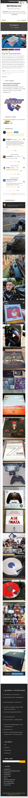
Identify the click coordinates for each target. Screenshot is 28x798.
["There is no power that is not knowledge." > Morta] (14, 382)
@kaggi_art (12, 167)
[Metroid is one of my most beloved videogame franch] (14, 544)
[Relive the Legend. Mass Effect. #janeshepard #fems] (14, 335)
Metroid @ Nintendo (9, 781)
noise (18, 72)
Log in (5, 744)
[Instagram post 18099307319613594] (14, 242)
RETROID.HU (14, 6)
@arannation (17, 156)
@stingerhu (14, 139)
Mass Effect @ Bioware (9, 779)
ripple (22, 72)
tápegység (4, 73)
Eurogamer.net (7, 772)
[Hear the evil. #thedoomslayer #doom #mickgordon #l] (14, 590)
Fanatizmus (4, 49)
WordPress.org (7, 753)
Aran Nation (9, 156)
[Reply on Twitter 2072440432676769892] (7, 191)
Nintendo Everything (11, 180)
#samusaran (9, 170)
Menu (4, 20)
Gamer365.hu (7, 774)
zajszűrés (9, 73)
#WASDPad (8, 146)
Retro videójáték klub (9, 783)
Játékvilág (11, 49)
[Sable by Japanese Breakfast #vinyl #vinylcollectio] (14, 405)
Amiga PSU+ (13, 70)
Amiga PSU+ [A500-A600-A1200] (11, 53)
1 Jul (15, 181)
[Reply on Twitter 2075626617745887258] (7, 174)
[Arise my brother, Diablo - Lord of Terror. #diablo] (14, 428)
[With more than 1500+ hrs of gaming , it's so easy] (14, 637)
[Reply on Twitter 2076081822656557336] (7, 162)
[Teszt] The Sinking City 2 (9, 717)
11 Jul (23, 156)
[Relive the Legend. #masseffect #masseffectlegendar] (14, 660)
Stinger (9, 52)
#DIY (15, 146)
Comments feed (7, 750)
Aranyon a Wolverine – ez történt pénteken (13, 719)
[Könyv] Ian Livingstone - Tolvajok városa (12, 702)
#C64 (12, 146)
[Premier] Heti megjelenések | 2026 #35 (12, 712)
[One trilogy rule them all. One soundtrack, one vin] (14, 451)
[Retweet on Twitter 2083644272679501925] (9, 151)
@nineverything (9, 181)
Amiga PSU (8, 70)
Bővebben (4, 76)
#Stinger (22, 146)
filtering (9, 72)
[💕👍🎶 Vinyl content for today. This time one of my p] (14, 567)
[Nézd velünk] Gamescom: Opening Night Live (14, 697)
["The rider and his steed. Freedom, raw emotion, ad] (14, 219)
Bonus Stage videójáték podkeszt (12, 771)
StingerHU (9, 139)
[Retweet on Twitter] (9, 154)
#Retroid (18, 146)
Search (23, 20)
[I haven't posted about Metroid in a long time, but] (14, 312)
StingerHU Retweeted (14, 154)
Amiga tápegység (21, 70)
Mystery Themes (16, 794)
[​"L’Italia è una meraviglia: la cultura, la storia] (14, 266)
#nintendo (14, 170)
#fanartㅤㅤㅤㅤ (18, 170)
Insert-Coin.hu (7, 776)
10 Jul (17, 167)
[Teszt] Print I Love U (8, 729)
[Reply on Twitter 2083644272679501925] (7, 151)
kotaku (5, 778)
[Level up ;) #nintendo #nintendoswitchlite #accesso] (14, 474)
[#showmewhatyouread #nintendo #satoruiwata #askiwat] (14, 521)
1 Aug (19, 139)
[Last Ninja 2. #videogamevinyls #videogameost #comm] (14, 358)
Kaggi (7, 167)
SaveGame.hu (7, 785)
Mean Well (14, 72)
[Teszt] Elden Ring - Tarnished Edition (12, 694)
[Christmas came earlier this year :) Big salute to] (14, 498)
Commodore (5, 72)
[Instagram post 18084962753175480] (14, 289)
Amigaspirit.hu (7, 769)
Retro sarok (17, 49)
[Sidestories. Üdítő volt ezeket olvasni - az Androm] (14, 614)
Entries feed (6, 747)
